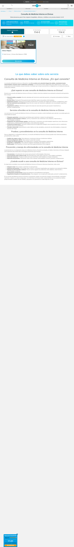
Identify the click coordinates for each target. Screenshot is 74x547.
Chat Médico (46, 8)
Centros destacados (12, 30)
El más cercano (61, 31)
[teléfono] (12, 5)
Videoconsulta (28, 8)
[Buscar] (68, 5)
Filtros (69, 36)
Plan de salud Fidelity (64, 8)
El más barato (37, 31)
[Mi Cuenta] (3, 6)
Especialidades (9, 8)
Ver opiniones (10, 545)
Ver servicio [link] (18, 61)
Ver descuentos (12, 36)
